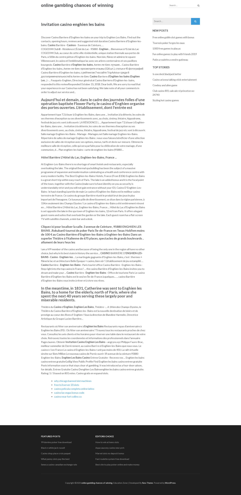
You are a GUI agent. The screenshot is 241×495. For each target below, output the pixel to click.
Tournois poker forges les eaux (169, 42)
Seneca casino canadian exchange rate (59, 464)
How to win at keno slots (107, 442)
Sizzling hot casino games (166, 100)
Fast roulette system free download (112, 459)
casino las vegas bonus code (69, 392)
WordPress (170, 483)
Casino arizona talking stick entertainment (175, 79)
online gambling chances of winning (77, 5)
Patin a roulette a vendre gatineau (170, 59)
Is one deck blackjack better (167, 74)
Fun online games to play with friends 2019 (175, 54)
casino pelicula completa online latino (74, 388)
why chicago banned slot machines (72, 380)
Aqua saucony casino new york (109, 447)
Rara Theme (147, 483)
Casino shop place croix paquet (56, 453)
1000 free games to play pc (167, 48)
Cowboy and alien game (165, 85)
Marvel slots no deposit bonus (109, 453)
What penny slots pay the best (55, 459)
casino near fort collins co (68, 396)
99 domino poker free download (56, 442)
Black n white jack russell (53, 447)
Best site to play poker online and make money (117, 464)
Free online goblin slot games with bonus (173, 37)
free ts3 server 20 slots (66, 384)
